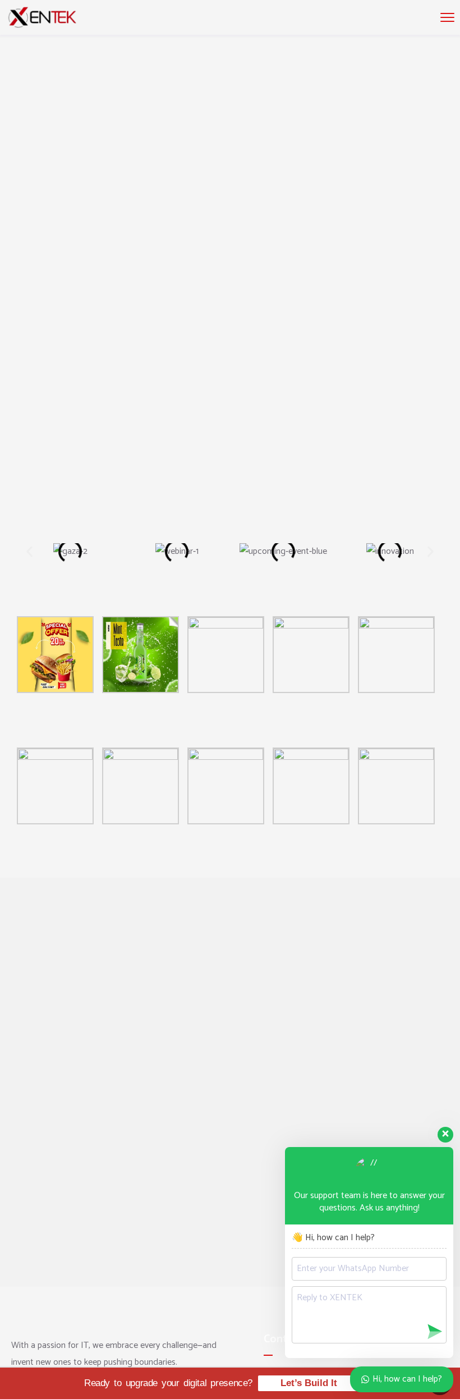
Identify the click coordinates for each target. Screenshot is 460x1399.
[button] (29, 552)
